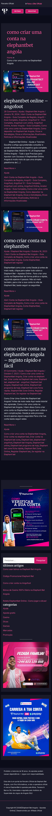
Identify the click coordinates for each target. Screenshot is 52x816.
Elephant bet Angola (22, 442)
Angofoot (23, 120)
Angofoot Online (31, 186)
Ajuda (21, 111)
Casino (6, 617)
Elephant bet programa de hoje (25, 445)
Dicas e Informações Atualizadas (30, 134)
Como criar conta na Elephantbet (25, 243)
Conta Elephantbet (31, 260)
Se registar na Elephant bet (28, 393)
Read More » (10, 168)
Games (6, 626)
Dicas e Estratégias (32, 195)
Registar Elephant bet (21, 451)
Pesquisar (40, 560)
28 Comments (10, 111)
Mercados (7, 630)
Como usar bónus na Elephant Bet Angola (22, 569)
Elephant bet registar (13, 262)
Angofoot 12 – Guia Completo (27, 183)
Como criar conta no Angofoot (17, 583)
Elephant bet (27, 440)
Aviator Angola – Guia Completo (25, 125)
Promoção (7, 635)
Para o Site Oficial (34, 4)
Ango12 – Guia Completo (35, 180)
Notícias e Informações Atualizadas (20, 137)
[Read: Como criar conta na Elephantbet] (26, 221)
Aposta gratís (9, 613)
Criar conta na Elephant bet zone (23, 379)
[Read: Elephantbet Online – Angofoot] (26, 81)
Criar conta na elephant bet (16, 437)
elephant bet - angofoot (19, 382)
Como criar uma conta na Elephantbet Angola (25, 434)
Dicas (5, 621)
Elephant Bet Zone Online (22, 390)
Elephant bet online (20, 385)
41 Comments (10, 371)
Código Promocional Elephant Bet (18, 576)
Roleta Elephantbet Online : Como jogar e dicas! (24, 601)
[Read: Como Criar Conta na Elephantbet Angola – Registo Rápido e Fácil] (26, 329)
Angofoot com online (23, 123)
